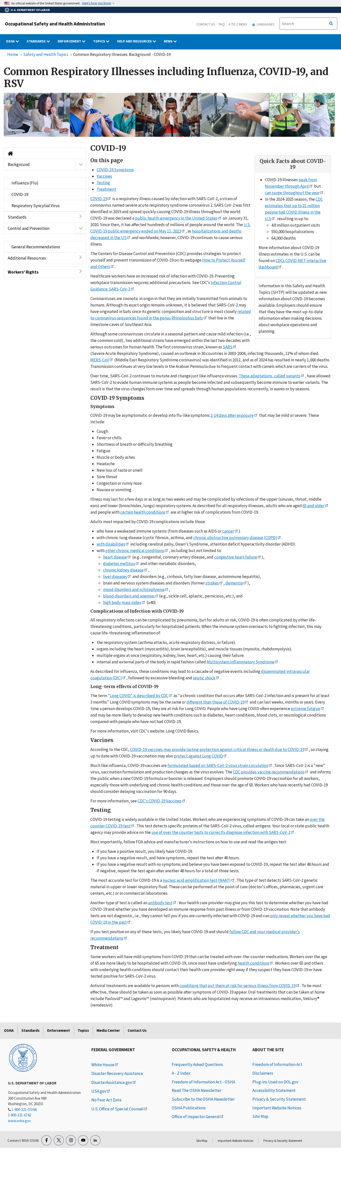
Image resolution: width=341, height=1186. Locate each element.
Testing (103, 182)
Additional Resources (27, 258)
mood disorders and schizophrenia (134, 589)
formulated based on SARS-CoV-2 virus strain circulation (218, 765)
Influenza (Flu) (24, 183)
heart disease (115, 557)
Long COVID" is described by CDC (139, 695)
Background (19, 164)
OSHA (10, 41)
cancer (228, 531)
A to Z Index (237, 24)
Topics (99, 41)
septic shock (204, 678)
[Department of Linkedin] (95, 1140)
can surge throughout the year (292, 192)
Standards (36, 41)
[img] (169, 115)
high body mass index (122, 602)
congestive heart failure (235, 557)
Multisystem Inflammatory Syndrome (240, 662)
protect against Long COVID (198, 756)
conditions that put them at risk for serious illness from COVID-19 (237, 985)
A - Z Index (181, 1073)
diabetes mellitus (119, 563)
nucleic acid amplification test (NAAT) (197, 880)
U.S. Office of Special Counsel (117, 1109)
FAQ (222, 24)
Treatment (106, 189)
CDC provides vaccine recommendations (269, 772)
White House (102, 1064)
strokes (212, 583)
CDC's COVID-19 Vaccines (159, 801)
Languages (265, 24)
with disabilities (111, 544)
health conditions (253, 963)
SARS (227, 347)
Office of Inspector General (196, 1116)
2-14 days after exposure (232, 415)
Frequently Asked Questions (197, 1064)
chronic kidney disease (123, 570)
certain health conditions (142, 512)
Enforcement (70, 41)
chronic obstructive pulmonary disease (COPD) (235, 537)
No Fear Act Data (106, 1100)
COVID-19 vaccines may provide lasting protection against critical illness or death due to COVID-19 (217, 749)
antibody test (160, 902)
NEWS (168, 41)
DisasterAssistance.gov (111, 1082)
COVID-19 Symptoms (115, 169)
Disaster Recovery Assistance (117, 1073)
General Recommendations (35, 247)
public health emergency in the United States (176, 218)
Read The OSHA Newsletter (196, 1090)
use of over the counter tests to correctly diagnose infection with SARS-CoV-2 (221, 832)
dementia (234, 583)
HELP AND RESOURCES (135, 41)
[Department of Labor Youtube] (83, 1140)
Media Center (108, 1030)
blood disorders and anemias (129, 596)
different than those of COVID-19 (215, 702)
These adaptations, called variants (269, 376)
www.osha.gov (19, 1120)
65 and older (314, 505)
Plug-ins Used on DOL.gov (275, 1082)
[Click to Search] (331, 24)
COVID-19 (19, 194)
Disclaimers (262, 1073)
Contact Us (205, 24)
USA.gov (98, 1091)
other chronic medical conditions (134, 550)
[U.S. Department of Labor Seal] (23, 1057)
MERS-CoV (99, 360)
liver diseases (115, 576)
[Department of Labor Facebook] (46, 1140)
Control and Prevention (28, 228)
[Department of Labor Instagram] (71, 1140)
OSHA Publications (189, 1108)
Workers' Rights (23, 272)
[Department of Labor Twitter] (58, 1140)
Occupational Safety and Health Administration (55, 24)
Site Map (260, 1116)
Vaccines (104, 176)
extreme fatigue (305, 708)
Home (12, 54)
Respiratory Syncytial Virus (35, 205)
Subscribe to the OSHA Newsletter (203, 1099)
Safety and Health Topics (45, 54)
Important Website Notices (276, 1108)
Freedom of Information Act (277, 1064)
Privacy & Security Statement (279, 1099)
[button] (80, 164)
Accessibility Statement (274, 1090)
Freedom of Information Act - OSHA (203, 1082)
